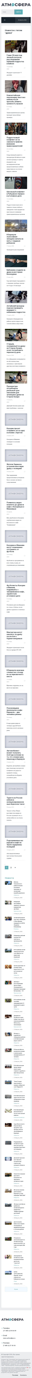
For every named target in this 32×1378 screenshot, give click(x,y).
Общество (16, 895)
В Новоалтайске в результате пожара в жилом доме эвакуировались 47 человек (19, 1053)
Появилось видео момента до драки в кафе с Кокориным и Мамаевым (15, 506)
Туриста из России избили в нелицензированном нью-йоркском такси (15, 801)
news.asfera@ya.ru (9, 1338)
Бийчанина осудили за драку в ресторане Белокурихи (16, 272)
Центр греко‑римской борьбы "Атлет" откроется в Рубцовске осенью (19, 1275)
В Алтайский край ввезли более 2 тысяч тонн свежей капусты (19, 1112)
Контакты (23, 1375)
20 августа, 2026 (18, 1186)
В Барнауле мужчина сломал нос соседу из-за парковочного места (15, 673)
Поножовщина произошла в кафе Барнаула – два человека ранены (14, 711)
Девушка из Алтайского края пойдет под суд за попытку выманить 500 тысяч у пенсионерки (19, 1020)
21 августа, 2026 (18, 897)
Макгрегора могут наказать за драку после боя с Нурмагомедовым (14, 635)
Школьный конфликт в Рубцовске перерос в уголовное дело (16, 194)
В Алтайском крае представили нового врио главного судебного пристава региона (19, 1069)
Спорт (15, 1281)
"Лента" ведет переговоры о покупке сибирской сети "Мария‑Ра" (19, 1084)
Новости (9, 878)
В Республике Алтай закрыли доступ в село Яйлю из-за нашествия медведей (19, 953)
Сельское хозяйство (19, 1117)
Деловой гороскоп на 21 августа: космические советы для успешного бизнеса (19, 1161)
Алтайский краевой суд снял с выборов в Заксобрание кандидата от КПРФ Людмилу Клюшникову (19, 922)
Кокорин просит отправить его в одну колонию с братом (16, 430)
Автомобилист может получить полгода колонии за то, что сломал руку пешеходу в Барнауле (16, 755)
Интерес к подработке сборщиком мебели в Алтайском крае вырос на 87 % (19, 1037)
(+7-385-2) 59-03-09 (9, 1331)
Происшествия (17, 911)
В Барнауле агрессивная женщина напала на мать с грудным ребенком (15, 239)
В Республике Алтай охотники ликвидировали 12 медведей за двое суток (19, 1003)
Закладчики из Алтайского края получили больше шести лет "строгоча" (19, 1259)
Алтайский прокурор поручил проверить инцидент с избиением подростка (16, 309)
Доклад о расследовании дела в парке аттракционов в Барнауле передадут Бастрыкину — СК (19, 986)
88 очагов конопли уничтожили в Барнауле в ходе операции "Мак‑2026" (19, 1192)
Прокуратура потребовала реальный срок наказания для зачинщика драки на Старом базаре (15, 391)
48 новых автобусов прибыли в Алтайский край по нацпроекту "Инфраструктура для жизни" (19, 1208)
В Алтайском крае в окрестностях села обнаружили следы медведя (19, 1098)
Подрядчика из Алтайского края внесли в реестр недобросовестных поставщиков (19, 1145)
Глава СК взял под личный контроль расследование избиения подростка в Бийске (15, 59)
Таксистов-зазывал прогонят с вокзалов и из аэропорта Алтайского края (19, 1177)
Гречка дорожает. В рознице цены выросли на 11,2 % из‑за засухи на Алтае (19, 969)
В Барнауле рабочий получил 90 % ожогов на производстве (19, 938)
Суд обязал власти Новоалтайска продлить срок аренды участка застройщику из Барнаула (19, 1128)
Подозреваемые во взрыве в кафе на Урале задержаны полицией (15, 843)
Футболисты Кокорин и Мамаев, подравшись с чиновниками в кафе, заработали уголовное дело (16, 590)
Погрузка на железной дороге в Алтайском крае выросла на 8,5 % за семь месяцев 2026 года (19, 1242)
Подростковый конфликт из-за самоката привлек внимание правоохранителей (14, 142)
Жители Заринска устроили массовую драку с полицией (15, 466)
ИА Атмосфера (16, 4)
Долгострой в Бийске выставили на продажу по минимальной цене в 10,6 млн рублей (19, 1225)
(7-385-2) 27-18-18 (9, 1345)
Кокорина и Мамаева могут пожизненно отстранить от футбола (15, 548)
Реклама (15, 1375)
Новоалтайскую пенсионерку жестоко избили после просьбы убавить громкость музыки (16, 99)
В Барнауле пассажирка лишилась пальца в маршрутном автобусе (19, 905)
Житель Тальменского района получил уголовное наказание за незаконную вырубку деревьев (19, 887)
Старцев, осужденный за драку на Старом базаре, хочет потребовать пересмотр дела (16, 348)
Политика (16, 929)
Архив (16, 1289)
